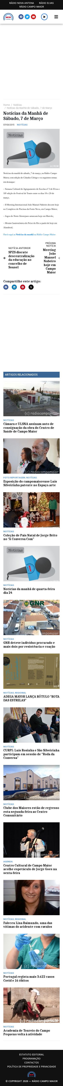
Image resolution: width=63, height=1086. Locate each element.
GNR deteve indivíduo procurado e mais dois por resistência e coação (29, 644)
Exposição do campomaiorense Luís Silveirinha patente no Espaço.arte (30, 483)
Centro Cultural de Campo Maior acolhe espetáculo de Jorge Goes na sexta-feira (30, 869)
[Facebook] (21, 16)
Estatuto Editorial (31, 1054)
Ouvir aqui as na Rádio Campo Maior (29, 234)
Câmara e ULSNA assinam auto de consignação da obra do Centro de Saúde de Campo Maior (28, 427)
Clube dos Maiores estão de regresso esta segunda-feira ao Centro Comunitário (31, 811)
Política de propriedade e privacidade (31, 1066)
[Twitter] (27, 16)
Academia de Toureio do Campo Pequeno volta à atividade (26, 1032)
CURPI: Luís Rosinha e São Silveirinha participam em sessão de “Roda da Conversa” (31, 754)
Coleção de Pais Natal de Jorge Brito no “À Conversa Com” (30, 537)
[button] (44, 16)
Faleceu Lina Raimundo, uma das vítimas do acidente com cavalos (27, 925)
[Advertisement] (31, 56)
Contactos (31, 1062)
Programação (31, 1058)
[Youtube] (33, 16)
